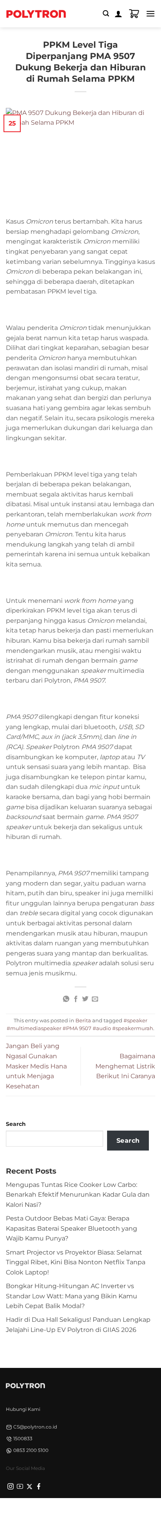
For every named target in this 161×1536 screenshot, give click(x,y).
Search (16, 1123)
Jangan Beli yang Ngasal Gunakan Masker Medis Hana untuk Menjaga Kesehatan (36, 1066)
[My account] (118, 13)
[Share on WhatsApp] (66, 999)
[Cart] (134, 14)
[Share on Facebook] (76, 999)
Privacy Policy (31, 1511)
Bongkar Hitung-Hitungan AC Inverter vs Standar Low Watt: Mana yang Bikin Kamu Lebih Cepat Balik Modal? (71, 1296)
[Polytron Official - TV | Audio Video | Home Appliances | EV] (36, 13)
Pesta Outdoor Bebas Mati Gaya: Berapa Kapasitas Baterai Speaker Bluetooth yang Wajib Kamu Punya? (71, 1228)
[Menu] (150, 13)
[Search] (106, 13)
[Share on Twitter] (85, 999)
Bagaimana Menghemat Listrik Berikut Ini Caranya (125, 1066)
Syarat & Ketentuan (78, 1511)
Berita (83, 1020)
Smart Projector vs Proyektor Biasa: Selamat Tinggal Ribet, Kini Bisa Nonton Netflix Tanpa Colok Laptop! (75, 1262)
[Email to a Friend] (95, 999)
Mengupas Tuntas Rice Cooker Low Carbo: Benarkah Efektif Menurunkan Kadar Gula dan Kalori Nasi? (78, 1194)
